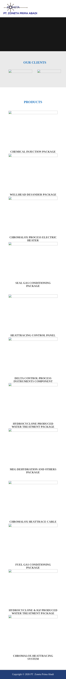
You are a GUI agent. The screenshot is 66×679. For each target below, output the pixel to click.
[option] (20, 74)
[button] (5, 73)
